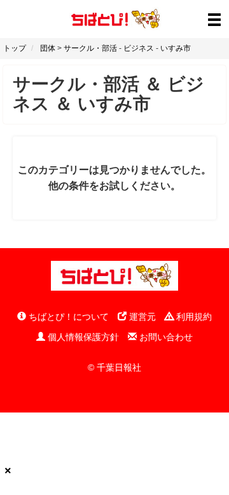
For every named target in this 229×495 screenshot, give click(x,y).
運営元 (141, 317)
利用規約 (193, 317)
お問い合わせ (165, 337)
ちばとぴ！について (67, 317)
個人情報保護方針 (82, 337)
